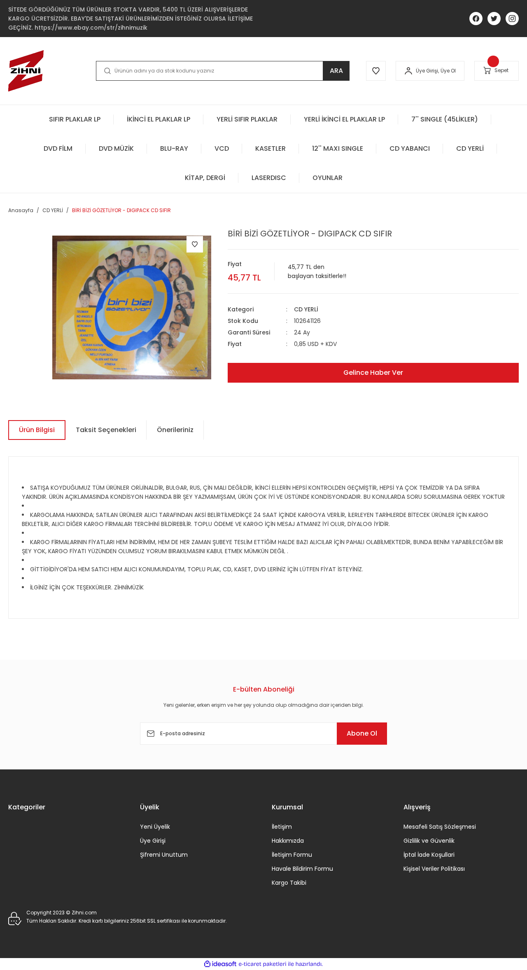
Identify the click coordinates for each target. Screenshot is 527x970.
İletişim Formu (292, 855)
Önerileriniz (175, 430)
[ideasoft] (220, 964)
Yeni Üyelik (155, 827)
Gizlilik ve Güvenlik (429, 841)
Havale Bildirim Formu (302, 869)
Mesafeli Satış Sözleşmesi (439, 827)
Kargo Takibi (289, 883)
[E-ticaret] (262, 964)
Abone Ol (362, 733)
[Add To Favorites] (195, 244)
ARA (336, 70)
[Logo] (26, 70)
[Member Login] (408, 71)
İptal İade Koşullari (429, 855)
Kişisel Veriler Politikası (434, 869)
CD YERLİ (306, 309)
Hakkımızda (288, 841)
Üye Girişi (153, 841)
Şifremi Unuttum (164, 855)
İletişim (282, 827)
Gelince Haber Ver (373, 372)
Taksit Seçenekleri (106, 430)
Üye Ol (448, 70)
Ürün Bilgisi (37, 430)
